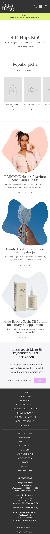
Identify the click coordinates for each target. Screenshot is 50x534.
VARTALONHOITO (25, 454)
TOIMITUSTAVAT (25, 400)
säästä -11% (25, 338)
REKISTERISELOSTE (25, 405)
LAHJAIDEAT (25, 446)
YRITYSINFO (24, 392)
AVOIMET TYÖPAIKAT (25, 421)
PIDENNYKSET (25, 437)
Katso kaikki (25, 70)
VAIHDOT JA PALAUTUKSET (25, 409)
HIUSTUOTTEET (25, 433)
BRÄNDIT (25, 450)
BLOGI (25, 462)
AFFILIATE (25, 425)
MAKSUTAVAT (25, 396)
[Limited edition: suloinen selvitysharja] (25, 222)
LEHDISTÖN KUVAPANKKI (25, 417)
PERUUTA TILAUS (25, 413)
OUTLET (25, 466)
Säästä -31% (25, 193)
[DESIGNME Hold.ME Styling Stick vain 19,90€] (25, 150)
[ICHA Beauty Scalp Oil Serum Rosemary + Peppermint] (25, 295)
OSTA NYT (25, 265)
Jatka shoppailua (25, 47)
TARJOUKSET (25, 442)
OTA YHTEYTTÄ (25, 458)
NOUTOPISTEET (25, 470)
